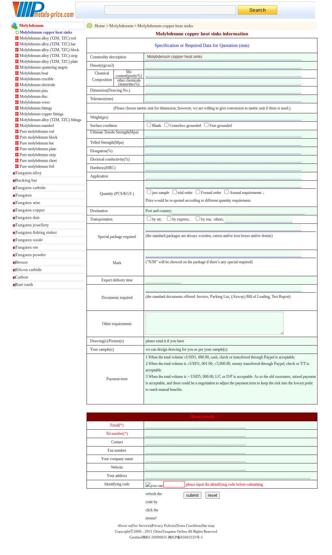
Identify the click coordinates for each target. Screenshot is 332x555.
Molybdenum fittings (36, 108)
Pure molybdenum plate (38, 149)
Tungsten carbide (30, 187)
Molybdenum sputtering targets (44, 67)
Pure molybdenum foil (37, 166)
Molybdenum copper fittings (42, 114)
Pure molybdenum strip (38, 155)
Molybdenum (121, 25)
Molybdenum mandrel (37, 125)
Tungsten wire (27, 202)
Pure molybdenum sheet (38, 160)
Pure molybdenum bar (37, 143)
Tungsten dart (27, 217)
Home (100, 25)
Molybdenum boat (34, 73)
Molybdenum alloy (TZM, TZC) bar (48, 44)
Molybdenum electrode (37, 85)
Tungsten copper (30, 210)
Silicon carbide (28, 269)
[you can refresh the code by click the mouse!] (154, 502)
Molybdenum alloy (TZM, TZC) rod (48, 38)
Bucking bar (26, 180)
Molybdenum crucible (36, 79)
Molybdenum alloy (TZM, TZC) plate (49, 61)
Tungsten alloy (28, 172)
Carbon (21, 277)
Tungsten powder (30, 254)
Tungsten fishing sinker (36, 232)
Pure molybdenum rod (37, 131)
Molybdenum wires (35, 102)
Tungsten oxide (29, 239)
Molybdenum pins (34, 90)
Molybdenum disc (34, 96)
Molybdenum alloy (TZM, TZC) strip (48, 55)
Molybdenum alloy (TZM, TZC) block (49, 50)
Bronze (21, 262)
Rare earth (24, 284)
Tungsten (23, 195)
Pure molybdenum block (38, 137)
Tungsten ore (26, 247)
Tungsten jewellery (32, 224)
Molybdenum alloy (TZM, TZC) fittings (50, 120)
